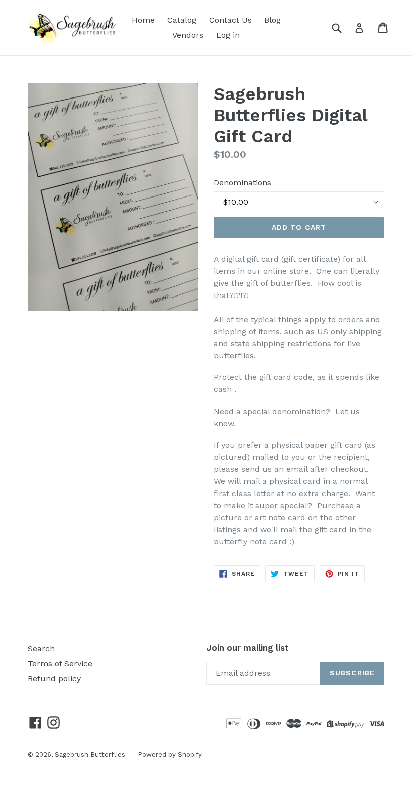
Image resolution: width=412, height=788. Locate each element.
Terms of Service (60, 663)
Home (143, 20)
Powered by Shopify (170, 754)
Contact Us (230, 20)
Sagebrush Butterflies (90, 754)
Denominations (242, 182)
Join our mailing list (247, 648)
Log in (228, 35)
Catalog (181, 20)
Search (41, 648)
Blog (272, 20)
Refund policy (54, 678)
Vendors (187, 35)
